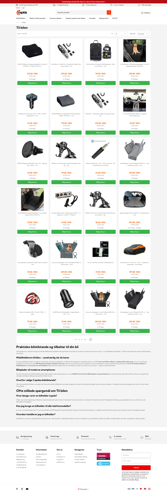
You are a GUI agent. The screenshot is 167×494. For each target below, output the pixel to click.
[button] (84, 489)
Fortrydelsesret (40, 465)
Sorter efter (132, 33)
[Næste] (90, 339)
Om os (59, 454)
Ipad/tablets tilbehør (81, 457)
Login (23, 8)
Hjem (18, 22)
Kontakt (18, 8)
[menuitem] (21, 18)
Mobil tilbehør (79, 454)
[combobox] (83, 12)
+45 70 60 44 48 (21, 462)
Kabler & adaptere (80, 462)
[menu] (83, 18)
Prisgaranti (60, 459)
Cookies (38, 457)
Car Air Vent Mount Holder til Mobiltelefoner (101, 262)
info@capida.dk (21, 465)
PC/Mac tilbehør (80, 459)
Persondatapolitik (41, 459)
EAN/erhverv (61, 462)
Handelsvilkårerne (41, 454)
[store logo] (21, 12)
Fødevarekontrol (41, 462)
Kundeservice (61, 457)
